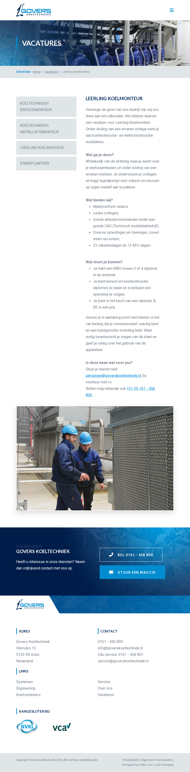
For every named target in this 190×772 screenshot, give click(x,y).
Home (36, 71)
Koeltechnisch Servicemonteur (36, 106)
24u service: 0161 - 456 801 (120, 654)
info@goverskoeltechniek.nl (120, 648)
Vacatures (51, 71)
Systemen (24, 682)
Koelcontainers (28, 695)
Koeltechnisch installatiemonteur (39, 128)
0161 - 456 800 (110, 641)
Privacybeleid (130, 760)
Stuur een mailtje (136, 572)
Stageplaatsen (34, 163)
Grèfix (142, 764)
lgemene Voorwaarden (157, 760)
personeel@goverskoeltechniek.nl (113, 375)
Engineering (25, 688)
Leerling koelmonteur (42, 147)
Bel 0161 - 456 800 (135, 555)
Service (104, 682)
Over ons (105, 688)
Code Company (164, 764)
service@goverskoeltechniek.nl (123, 661)
